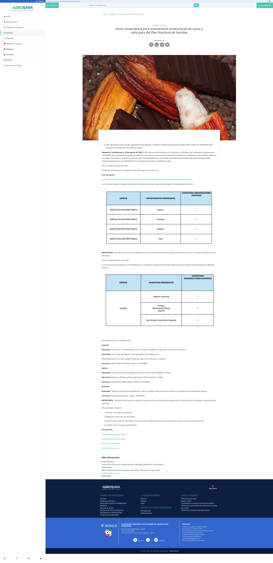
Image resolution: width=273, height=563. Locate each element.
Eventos (9, 60)
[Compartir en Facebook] (151, 44)
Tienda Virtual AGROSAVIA (109, 515)
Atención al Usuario (14, 43)
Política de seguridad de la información (193, 540)
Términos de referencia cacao (114, 439)
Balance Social (186, 501)
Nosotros (10, 38)
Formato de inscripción (111, 443)
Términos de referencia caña (113, 434)
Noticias (9, 33)
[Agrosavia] (22, 7)
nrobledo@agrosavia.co (111, 473)
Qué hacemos (11, 22)
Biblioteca (10, 49)
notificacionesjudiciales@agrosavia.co (193, 534)
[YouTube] (40, 558)
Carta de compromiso (110, 448)
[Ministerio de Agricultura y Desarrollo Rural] (189, 487)
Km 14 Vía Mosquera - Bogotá (136, 529)
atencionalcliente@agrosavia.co (203, 531)
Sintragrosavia (146, 511)
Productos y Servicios (14, 27)
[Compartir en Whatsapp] (162, 44)
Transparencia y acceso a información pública (197, 503)
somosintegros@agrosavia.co (191, 538)
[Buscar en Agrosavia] (196, 5)
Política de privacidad (188, 499)
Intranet (143, 501)
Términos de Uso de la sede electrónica (195, 510)
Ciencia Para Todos (14, 65)
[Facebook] (4, 558)
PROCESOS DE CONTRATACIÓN (111, 513)
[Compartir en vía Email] (167, 44)
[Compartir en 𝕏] (156, 44)
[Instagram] (28, 558)
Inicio (8, 16)
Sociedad (10, 54)
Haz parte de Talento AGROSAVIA (112, 510)
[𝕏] (16, 558)
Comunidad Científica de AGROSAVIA (113, 503)
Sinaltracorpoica (146, 513)
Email (142, 503)
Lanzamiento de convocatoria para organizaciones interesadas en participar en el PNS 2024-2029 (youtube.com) (147, 179)
